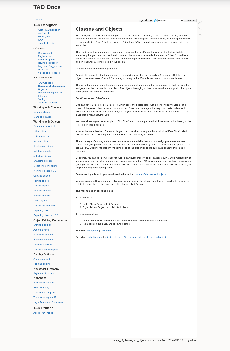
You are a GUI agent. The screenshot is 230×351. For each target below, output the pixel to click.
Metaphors (92, 230)
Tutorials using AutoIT (44, 297)
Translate (190, 20)
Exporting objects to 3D (45, 215)
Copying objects (41, 175)
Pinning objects (41, 195)
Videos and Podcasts (49, 72)
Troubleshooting (46, 43)
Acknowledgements (43, 282)
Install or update (46, 59)
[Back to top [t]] (200, 35)
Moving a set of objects (45, 249)
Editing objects (41, 136)
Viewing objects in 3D (44, 170)
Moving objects (41, 185)
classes (118, 237)
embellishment (95, 237)
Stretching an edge (43, 234)
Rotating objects (42, 190)
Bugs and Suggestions (50, 66)
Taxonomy (106, 230)
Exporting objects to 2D (45, 210)
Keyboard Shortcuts (43, 273)
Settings (42, 99)
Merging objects (41, 141)
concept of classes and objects (150, 174)
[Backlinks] (200, 22)
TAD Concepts (45, 82)
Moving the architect (44, 205)
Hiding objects (40, 131)
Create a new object (44, 126)
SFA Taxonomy (41, 287)
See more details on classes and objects (145, 237)
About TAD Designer (49, 29)
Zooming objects (42, 259)
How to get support (48, 62)
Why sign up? (45, 36)
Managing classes (43, 116)
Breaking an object (43, 146)
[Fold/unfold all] (200, 28)
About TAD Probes (43, 312)
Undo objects (40, 200)
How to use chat (46, 69)
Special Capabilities (48, 102)
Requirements (45, 53)
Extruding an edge (43, 239)
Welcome (38, 19)
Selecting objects (42, 156)
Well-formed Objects (44, 292)
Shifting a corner (42, 224)
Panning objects (41, 263)
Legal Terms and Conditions (48, 302)
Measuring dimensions (45, 165)
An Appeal (43, 33)
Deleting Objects (42, 151)
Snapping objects (42, 160)
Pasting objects (41, 180)
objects (108, 237)
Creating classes (42, 112)
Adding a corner (41, 229)
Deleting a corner (42, 244)
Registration (44, 56)
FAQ (40, 39)
